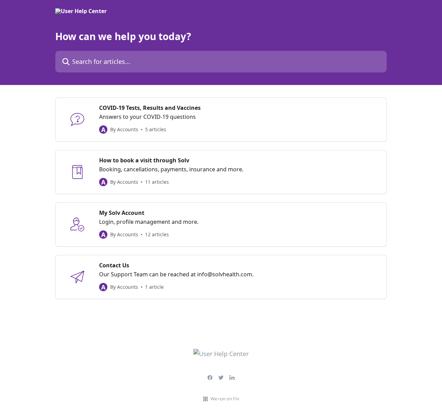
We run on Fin (225, 399)
